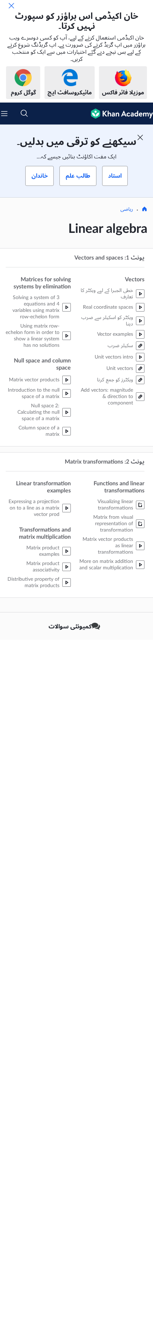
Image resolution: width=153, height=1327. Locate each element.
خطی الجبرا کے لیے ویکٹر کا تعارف (107, 293)
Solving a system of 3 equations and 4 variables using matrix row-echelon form (35, 307)
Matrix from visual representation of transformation (113, 524)
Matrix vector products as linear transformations (108, 546)
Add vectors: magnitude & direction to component (107, 397)
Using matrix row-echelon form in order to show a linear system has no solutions (32, 336)
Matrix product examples (42, 551)
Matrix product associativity (42, 567)
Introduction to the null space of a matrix (33, 393)
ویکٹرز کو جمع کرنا (115, 379)
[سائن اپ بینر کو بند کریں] (140, 137)
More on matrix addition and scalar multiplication (106, 564)
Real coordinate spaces (108, 307)
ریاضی (126, 209)
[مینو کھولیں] (4, 113)
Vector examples (115, 334)
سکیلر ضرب (120, 345)
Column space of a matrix (39, 431)
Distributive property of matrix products (33, 582)
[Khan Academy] (119, 113)
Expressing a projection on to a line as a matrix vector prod (34, 508)
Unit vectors (119, 368)
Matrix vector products (34, 379)
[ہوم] (144, 209)
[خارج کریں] (11, 5)
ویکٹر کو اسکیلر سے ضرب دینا (107, 320)
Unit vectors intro (114, 357)
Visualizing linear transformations (115, 505)
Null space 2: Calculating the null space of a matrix (38, 412)
